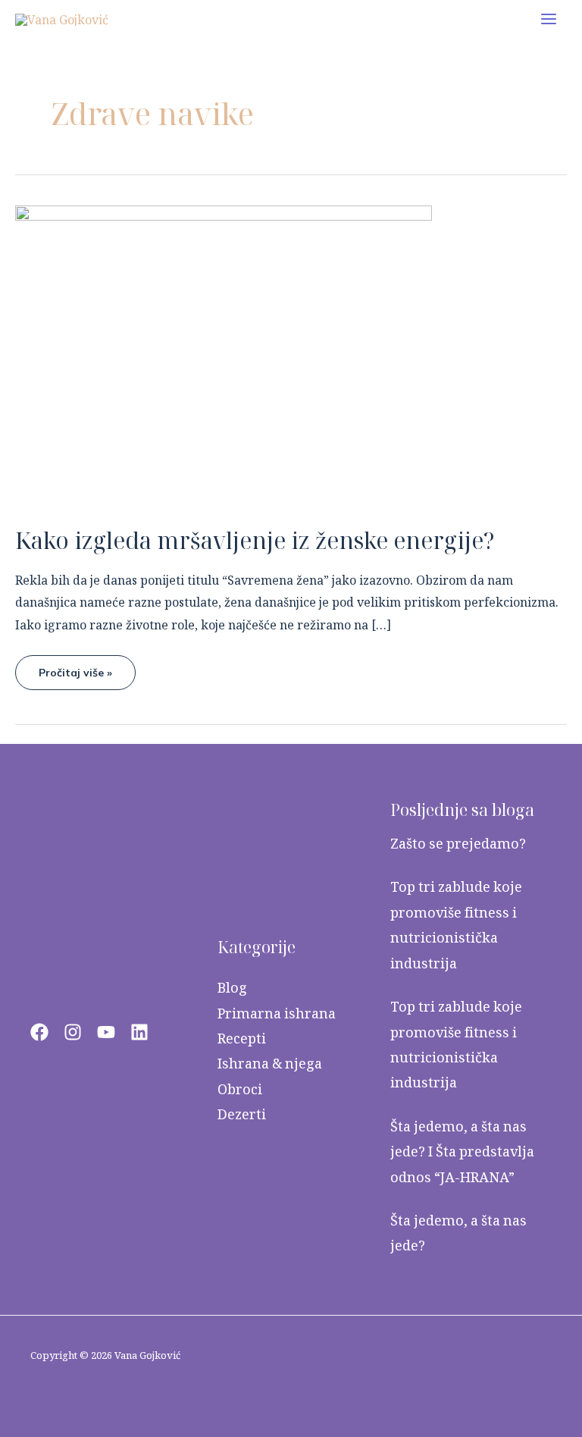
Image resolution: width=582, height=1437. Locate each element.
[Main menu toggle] (548, 19)
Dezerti (241, 1114)
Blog (232, 987)
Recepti (241, 1038)
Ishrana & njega (269, 1063)
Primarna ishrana (276, 1013)
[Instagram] (73, 1032)
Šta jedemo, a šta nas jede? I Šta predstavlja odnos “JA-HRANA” (462, 1152)
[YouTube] (106, 1032)
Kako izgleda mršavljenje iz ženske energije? (255, 540)
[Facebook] (39, 1032)
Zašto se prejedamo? (458, 843)
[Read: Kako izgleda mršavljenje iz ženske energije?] (223, 356)
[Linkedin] (139, 1032)
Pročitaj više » (75, 667)
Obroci (239, 1089)
